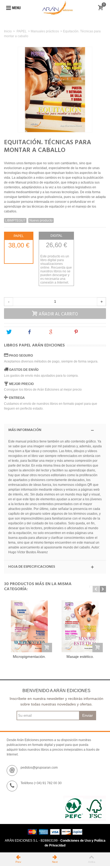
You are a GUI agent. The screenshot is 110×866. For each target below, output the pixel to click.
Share (38, 332)
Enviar (87, 715)
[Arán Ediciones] (57, 8)
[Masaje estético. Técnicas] (80, 626)
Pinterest (87, 332)
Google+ (61, 332)
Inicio (8, 31)
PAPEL (22, 31)
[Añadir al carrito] (47, 647)
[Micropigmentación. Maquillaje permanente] (29, 626)
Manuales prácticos (45, 31)
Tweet (17, 332)
